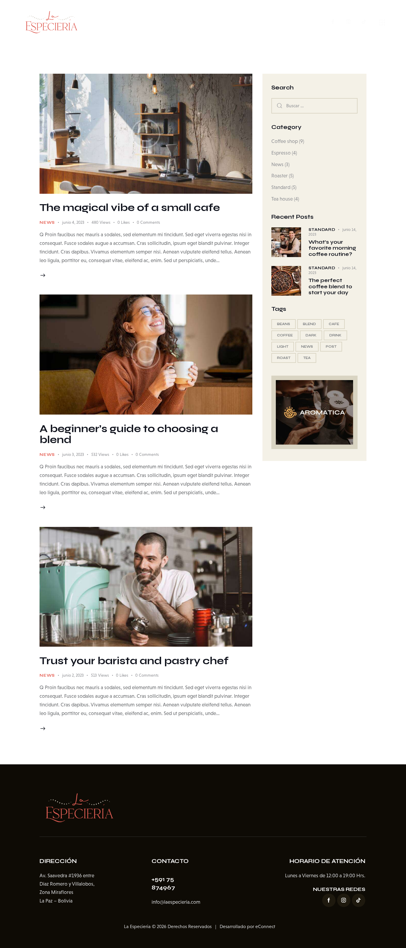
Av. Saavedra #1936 (61, 875)
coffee (285, 335)
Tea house (282, 199)
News (47, 222)
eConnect (265, 926)
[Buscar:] (314, 105)
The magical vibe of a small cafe (130, 207)
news (307, 347)
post (331, 347)
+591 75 (163, 879)
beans (283, 324)
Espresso (281, 153)
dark (311, 335)
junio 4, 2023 (73, 222)
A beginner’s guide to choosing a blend (129, 434)
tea (307, 358)
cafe (334, 324)
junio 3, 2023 (73, 454)
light (282, 347)
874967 (163, 887)
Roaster (279, 176)
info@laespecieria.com (176, 902)
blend (309, 324)
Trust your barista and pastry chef (134, 661)
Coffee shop (284, 141)
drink (335, 335)
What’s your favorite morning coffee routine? (332, 248)
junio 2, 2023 (73, 675)
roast (283, 358)
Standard (280, 187)
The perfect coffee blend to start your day (330, 287)
